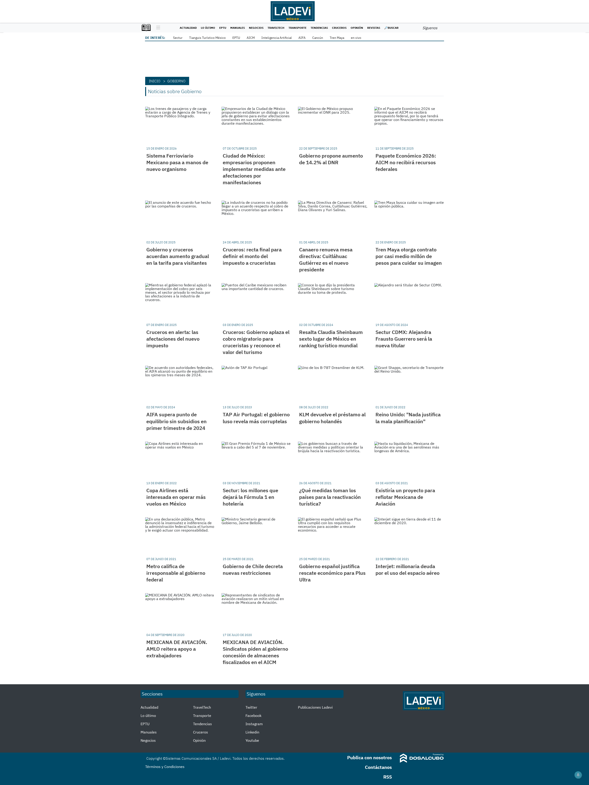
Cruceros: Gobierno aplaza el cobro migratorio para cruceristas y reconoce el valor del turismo (256, 342)
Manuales (237, 27)
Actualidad (188, 27)
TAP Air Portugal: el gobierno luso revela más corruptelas (256, 417)
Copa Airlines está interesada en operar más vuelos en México (176, 497)
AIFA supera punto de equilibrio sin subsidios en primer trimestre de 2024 (176, 421)
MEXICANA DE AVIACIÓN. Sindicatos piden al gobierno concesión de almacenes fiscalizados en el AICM (255, 652)
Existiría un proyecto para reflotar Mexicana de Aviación (405, 497)
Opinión (357, 27)
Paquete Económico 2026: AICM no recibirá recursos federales (405, 162)
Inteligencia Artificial (276, 38)
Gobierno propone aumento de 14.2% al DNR (331, 159)
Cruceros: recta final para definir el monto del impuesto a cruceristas (252, 256)
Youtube (252, 740)
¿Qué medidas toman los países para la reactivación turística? (330, 497)
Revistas (373, 27)
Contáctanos (378, 767)
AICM (251, 38)
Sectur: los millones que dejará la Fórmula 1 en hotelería (250, 497)
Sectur (177, 38)
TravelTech (276, 27)
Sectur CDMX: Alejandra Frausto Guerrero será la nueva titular (403, 339)
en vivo (356, 38)
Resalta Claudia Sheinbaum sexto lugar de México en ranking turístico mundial (331, 339)
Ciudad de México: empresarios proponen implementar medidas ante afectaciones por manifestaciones (254, 169)
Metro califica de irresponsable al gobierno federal (175, 573)
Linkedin (252, 732)
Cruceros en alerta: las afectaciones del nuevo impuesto (172, 339)
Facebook (253, 715)
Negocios (256, 27)
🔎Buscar (391, 27)
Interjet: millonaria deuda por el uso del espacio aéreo (407, 569)
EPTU (222, 27)
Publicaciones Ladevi (315, 707)
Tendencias (319, 27)
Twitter (251, 707)
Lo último (208, 27)
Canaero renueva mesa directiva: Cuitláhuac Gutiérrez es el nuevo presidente (325, 259)
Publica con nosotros (369, 757)
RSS (387, 777)
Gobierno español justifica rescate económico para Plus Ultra (332, 573)
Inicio (154, 81)
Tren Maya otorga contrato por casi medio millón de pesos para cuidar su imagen (408, 256)
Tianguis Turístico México (207, 38)
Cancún (317, 38)
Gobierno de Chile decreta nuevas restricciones (253, 569)
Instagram (254, 724)
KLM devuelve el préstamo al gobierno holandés (332, 417)
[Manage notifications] (578, 775)
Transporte (297, 27)
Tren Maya (337, 38)
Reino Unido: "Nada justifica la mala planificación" (408, 417)
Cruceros (339, 27)
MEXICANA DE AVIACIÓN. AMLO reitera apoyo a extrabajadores (176, 649)
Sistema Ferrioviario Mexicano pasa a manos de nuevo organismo (177, 162)
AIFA (302, 38)
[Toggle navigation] (157, 28)
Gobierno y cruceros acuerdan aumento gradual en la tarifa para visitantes (177, 256)
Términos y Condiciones (165, 766)
